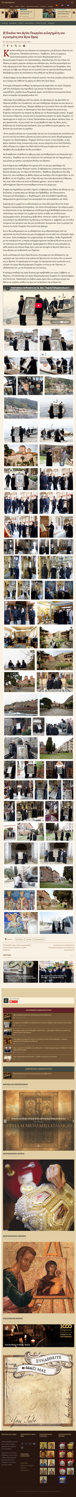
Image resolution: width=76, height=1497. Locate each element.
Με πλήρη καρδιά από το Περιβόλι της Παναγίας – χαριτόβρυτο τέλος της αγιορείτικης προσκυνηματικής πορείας (18, 977)
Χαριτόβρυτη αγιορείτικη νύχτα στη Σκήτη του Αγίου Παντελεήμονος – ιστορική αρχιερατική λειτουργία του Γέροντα (55, 977)
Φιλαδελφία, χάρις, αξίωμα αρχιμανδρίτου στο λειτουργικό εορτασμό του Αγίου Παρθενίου (17, 947)
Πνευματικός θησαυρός (32, 6)
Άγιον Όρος (28, 939)
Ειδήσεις (22, 6)
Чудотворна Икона (39, 939)
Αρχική (11, 6)
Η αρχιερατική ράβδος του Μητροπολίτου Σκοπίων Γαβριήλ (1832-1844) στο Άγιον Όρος (42, 1023)
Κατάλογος (43, 6)
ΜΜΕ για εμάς (51, 23)
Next (72, 1120)
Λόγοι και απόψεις (29, 23)
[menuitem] (57, 5)
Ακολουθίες (24, 9)
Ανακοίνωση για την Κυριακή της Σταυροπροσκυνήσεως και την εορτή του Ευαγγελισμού (61, 947)
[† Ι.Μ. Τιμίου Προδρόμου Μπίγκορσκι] (8, 2)
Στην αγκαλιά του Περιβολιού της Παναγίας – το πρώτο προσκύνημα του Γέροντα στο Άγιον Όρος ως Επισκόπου (43, 1049)
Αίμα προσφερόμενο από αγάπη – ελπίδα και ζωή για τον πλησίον (35, 1057)
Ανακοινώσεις (13, 23)
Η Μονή (17, 6)
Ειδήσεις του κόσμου (41, 23)
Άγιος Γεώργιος (19, 939)
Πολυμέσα (50, 6)
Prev (4, 1120)
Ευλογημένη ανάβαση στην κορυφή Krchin (64, 13)
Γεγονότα (20, 23)
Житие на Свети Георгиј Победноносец (38, 1118)
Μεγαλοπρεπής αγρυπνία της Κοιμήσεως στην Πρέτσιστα (32, 1015)
